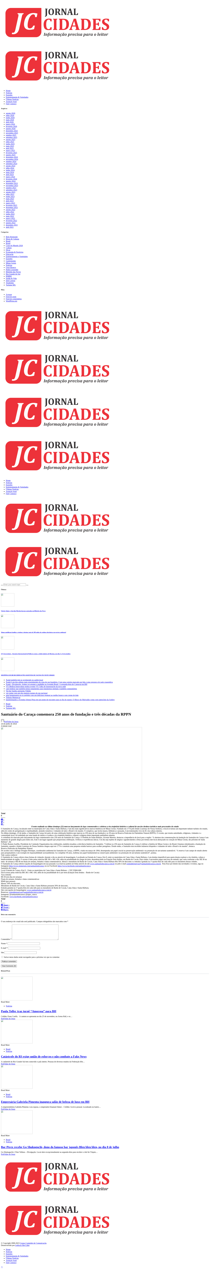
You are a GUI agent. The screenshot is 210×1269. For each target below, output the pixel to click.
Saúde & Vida (11, 278)
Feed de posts (11, 297)
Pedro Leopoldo (12, 270)
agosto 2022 (10, 210)
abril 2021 (10, 227)
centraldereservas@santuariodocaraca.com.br (143, 864)
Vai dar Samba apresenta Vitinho (18, 691)
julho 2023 (10, 194)
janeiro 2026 (10, 129)
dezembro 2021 (12, 225)
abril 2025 (10, 148)
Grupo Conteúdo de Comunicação (33, 1243)
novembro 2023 (12, 186)
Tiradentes (10, 283)
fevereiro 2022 (11, 221)
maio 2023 (10, 199)
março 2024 (10, 177)
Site (2, 952)
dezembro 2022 (12, 207)
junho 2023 (10, 196)
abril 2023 (10, 201)
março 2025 (10, 150)
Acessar (9, 294)
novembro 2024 (12, 159)
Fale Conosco (11, 104)
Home (8, 91)
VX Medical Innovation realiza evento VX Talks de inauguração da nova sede (36, 686)
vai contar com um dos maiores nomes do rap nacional (26, 693)
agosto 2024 (10, 166)
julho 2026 (10, 115)
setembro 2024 (11, 164)
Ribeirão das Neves (13, 272)
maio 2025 (10, 146)
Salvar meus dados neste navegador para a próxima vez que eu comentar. (32, 957)
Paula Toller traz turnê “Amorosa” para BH (28, 1011)
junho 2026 (10, 118)
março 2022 (10, 218)
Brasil (8, 241)
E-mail (4, 948)
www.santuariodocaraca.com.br (102, 864)
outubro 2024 (11, 161)
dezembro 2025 (12, 131)
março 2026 (10, 124)
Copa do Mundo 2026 (14, 246)
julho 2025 (10, 142)
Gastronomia (11, 261)
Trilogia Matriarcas (13, 697)
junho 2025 (10, 144)
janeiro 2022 (10, 223)
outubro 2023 (11, 188)
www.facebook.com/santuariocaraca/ (23, 897)
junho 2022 (10, 214)
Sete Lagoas (10, 281)
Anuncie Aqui (11, 102)
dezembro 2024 (12, 157)
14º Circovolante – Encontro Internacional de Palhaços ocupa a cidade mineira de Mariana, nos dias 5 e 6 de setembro (35, 653)
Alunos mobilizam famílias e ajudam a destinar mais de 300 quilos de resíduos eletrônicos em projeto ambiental (33, 632)
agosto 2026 (10, 113)
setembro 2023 (11, 190)
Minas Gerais (11, 263)
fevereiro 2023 (11, 205)
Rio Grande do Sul (13, 274)
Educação (9, 254)
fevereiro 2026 (11, 126)
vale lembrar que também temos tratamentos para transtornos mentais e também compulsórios (41, 689)
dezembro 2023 (12, 183)
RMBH (9, 276)
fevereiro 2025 (11, 153)
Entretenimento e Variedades (17, 256)
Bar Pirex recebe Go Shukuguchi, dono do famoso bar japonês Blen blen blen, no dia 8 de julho (60, 1147)
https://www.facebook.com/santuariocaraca (74, 866)
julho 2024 (10, 168)
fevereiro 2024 (11, 179)
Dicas (8, 250)
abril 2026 (10, 122)
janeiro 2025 (10, 155)
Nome (4, 943)
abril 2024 (10, 175)
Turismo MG (11, 285)
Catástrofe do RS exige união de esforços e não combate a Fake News (44, 1056)
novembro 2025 (12, 133)
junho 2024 (10, 170)
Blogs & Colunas (12, 239)
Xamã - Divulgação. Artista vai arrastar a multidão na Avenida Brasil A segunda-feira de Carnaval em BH (46, 684)
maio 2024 (10, 172)
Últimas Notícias (12, 99)
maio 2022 (10, 216)
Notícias (9, 93)
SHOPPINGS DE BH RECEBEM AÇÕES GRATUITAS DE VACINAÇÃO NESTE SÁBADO (28, 675)
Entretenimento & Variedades (17, 97)
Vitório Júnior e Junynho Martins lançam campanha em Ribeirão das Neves (23, 611)
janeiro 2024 (10, 181)
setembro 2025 (11, 137)
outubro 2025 (11, 135)
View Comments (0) (9, 966)
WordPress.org (11, 301)
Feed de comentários (14, 299)
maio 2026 (10, 120)
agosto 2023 (10, 192)
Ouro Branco (11, 267)
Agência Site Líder (22, 1245)
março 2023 (10, 203)
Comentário (6, 939)
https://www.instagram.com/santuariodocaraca (26, 866)
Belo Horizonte (12, 237)
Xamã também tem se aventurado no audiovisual (24, 680)
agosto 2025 (10, 140)
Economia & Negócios (14, 252)
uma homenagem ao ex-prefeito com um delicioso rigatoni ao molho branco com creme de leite (42, 695)
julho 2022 (10, 212)
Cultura (9, 248)
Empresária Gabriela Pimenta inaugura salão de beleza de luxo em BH (45, 1101)
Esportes (9, 95)
